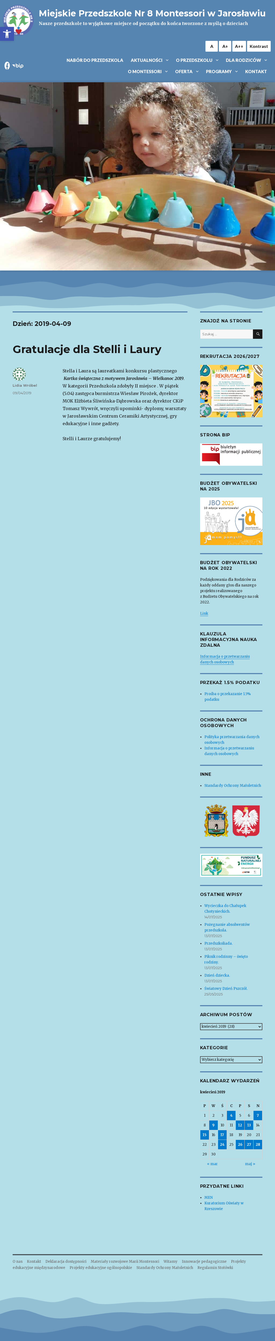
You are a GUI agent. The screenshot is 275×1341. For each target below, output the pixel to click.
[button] (7, 34)
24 (222, 1144)
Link (204, 613)
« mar (212, 1164)
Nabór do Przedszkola (95, 60)
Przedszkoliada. (218, 943)
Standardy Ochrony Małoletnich (232, 785)
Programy (219, 71)
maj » (250, 1164)
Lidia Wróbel (25, 385)
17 (222, 1135)
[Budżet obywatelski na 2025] (231, 521)
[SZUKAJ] (257, 334)
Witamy (171, 1261)
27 (249, 1144)
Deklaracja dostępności (65, 1261)
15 (205, 1135)
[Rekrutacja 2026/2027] (231, 391)
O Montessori (145, 71)
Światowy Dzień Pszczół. (226, 988)
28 (258, 1144)
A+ (225, 46)
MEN (208, 1197)
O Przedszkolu (194, 60)
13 (249, 1125)
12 (240, 1125)
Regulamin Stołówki (215, 1267)
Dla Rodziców (243, 60)
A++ (239, 46)
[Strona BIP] (231, 454)
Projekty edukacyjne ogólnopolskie (101, 1267)
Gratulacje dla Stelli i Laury (87, 349)
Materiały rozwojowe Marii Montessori (125, 1261)
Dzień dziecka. (217, 975)
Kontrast (259, 46)
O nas (18, 1261)
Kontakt (256, 71)
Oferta (184, 71)
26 (240, 1144)
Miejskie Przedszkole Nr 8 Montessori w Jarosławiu (152, 13)
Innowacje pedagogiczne (204, 1261)
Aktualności (146, 60)
